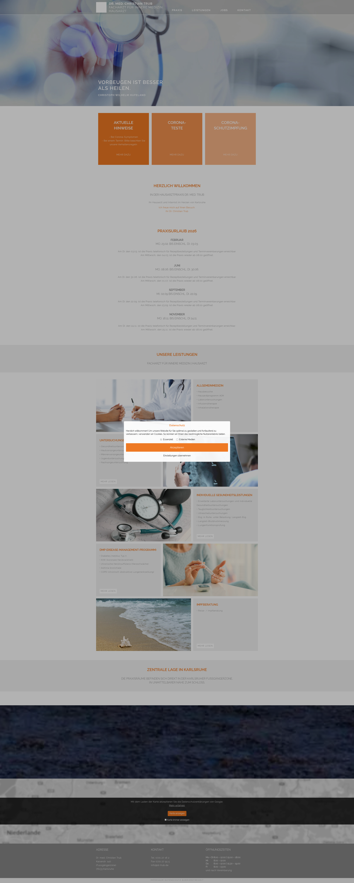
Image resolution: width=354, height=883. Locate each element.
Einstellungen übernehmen (177, 455)
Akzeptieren (177, 447)
